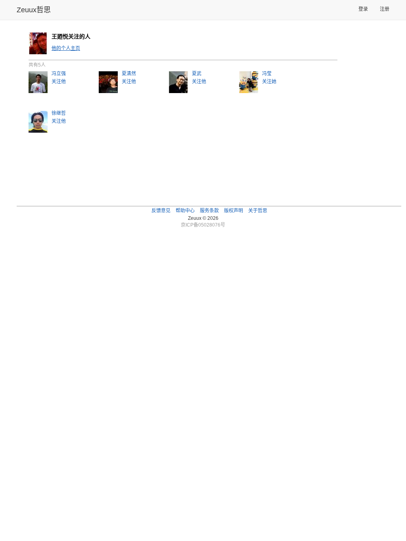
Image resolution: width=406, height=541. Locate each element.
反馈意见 (160, 210)
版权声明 (233, 210)
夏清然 (129, 73)
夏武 (196, 73)
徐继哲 (59, 113)
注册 (384, 9)
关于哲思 (257, 210)
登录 (363, 9)
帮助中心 (185, 210)
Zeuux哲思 (34, 10)
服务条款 (209, 210)
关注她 (269, 81)
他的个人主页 (66, 48)
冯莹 (267, 73)
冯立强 (59, 73)
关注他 (59, 81)
